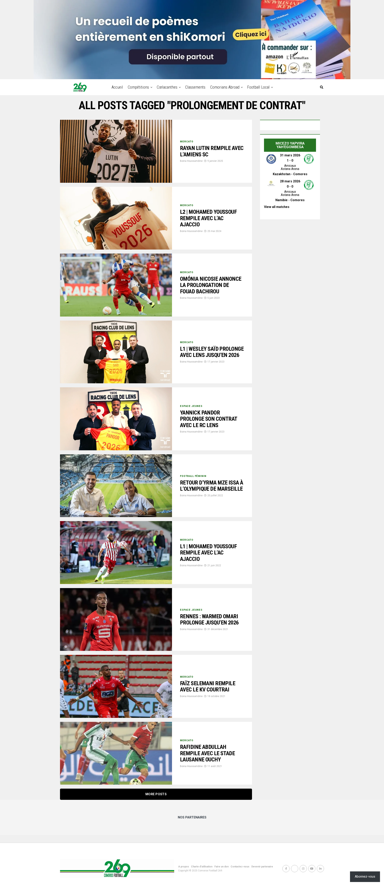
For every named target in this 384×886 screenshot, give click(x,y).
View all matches (276, 207)
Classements (195, 87)
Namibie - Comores (290, 200)
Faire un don (221, 866)
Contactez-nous (240, 866)
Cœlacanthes (167, 87)
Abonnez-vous (365, 876)
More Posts (156, 794)
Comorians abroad (224, 87)
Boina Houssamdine (191, 161)
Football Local (258, 87)
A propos (183, 866)
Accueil (117, 87)
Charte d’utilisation (201, 866)
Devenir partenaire (262, 866)
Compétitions (138, 87)
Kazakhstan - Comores (290, 174)
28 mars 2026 (290, 181)
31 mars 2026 (290, 155)
